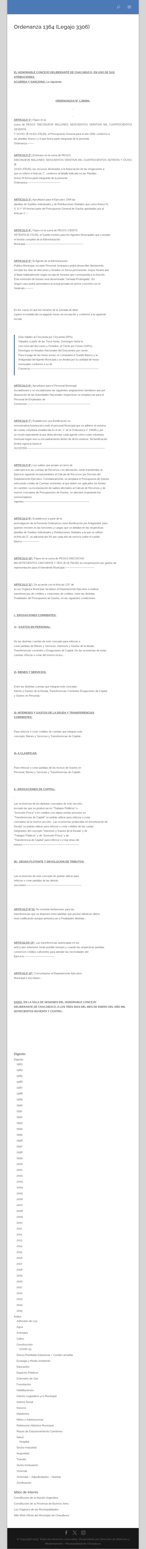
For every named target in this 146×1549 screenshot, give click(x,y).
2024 (19, 1304)
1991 (19, 1111)
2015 (19, 1252)
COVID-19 (25, 1349)
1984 (19, 1070)
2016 (19, 1258)
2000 (20, 1164)
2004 (20, 1187)
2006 (20, 1199)
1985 (19, 1076)
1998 (20, 1152)
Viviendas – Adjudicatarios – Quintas (39, 1477)
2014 (19, 1246)
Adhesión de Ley (27, 1321)
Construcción (25, 1344)
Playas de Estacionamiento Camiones (39, 1431)
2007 (20, 1205)
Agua (20, 1327)
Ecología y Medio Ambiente (33, 1361)
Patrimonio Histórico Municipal (35, 1425)
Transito (21, 1459)
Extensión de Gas (27, 1378)
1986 (20, 1081)
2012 (19, 1234)
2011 (19, 1228)
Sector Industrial (26, 1447)
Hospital (24, 1441)
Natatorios (23, 1413)
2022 (19, 1293)
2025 (19, 1310)
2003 (20, 1181)
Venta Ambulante (27, 1465)
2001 (19, 1169)
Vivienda (22, 1471)
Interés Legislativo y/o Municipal (37, 1396)
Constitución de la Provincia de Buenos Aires (41, 1503)
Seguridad (23, 1453)
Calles (20, 1338)
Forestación (24, 1384)
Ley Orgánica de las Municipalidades (36, 1509)
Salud (20, 1437)
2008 (20, 1211)
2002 (20, 1175)
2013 (19, 1240)
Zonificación (24, 1482)
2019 (19, 1275)
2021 (19, 1287)
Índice (17, 1316)
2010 (19, 1222)
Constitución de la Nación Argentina (36, 1497)
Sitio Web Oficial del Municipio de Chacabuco (41, 1515)
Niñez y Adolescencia (30, 1419)
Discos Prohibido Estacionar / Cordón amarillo (45, 1355)
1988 (20, 1093)
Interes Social (25, 1402)
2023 (19, 1299)
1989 (20, 1099)
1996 (20, 1140)
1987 (19, 1087)
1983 (19, 1064)
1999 (20, 1158)
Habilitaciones (25, 1390)
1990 (20, 1105)
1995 (19, 1134)
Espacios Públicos (27, 1372)
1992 (19, 1117)
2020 (20, 1281)
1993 (19, 1122)
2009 (20, 1216)
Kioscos (21, 1408)
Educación (23, 1366)
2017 (19, 1263)
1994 (19, 1128)
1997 (19, 1146)
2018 (19, 1269)
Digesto (18, 1059)
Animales (22, 1332)
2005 (20, 1193)
